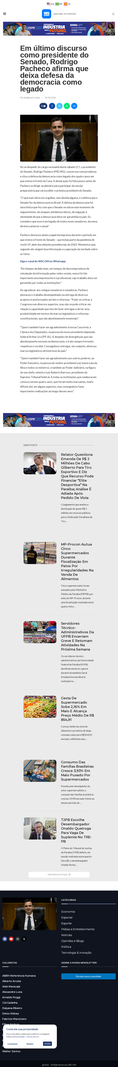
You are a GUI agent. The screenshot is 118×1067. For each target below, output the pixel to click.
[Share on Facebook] (52, 106)
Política (66, 947)
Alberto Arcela (11, 981)
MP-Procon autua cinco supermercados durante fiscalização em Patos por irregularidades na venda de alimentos (77, 561)
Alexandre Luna (12, 991)
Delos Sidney (10, 1013)
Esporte (66, 923)
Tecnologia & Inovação (76, 952)
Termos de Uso (32, 1037)
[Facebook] (4, 939)
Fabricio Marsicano (14, 1018)
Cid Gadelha (10, 1002)
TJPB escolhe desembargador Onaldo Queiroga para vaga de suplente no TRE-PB (76, 831)
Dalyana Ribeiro (12, 1008)
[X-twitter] (24, 939)
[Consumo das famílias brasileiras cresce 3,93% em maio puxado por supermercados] (40, 771)
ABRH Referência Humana (19, 975)
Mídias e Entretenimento (78, 929)
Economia (68, 911)
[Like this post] (44, 106)
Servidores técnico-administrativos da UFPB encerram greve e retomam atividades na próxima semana (77, 636)
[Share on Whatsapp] (67, 106)
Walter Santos (11, 1051)
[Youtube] (11, 939)
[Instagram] (17, 939)
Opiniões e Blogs (72, 941)
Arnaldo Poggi (11, 997)
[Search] (113, 14)
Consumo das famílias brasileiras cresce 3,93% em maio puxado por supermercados (77, 771)
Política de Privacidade (15, 1037)
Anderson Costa (32, 97)
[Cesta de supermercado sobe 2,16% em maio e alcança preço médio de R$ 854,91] (40, 707)
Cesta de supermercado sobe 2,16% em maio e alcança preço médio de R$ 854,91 (77, 709)
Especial (67, 917)
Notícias (66, 935)
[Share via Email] (74, 106)
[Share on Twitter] (59, 106)
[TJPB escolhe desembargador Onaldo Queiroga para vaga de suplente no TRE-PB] (40, 828)
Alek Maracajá (11, 986)
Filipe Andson (10, 1024)
